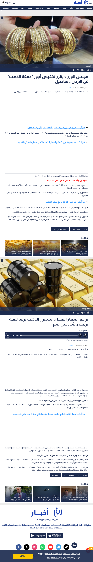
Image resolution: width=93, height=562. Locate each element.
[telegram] (58, 547)
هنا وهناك (15, 8)
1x (13, 335)
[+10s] (85, 335)
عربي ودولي (39, 8)
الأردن (71, 8)
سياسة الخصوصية (53, 558)
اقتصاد (30, 8)
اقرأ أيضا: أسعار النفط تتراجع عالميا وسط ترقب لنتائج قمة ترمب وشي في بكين (49, 414)
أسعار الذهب (80, 8)
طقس (48, 8)
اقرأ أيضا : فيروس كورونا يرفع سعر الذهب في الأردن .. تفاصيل (56, 127)
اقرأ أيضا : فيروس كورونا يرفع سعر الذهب (65, 202)
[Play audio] (8, 335)
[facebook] (19, 547)
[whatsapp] (42, 547)
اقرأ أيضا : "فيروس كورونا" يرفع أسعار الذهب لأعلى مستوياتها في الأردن (51, 142)
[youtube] (50, 547)
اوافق (22, 556)
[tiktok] (66, 547)
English (8, 3)
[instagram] (34, 547)
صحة (64, 8)
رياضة (23, 8)
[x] (26, 547)
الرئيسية (89, 8)
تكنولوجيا (6, 8)
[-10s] (80, 335)
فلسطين (56, 8)
